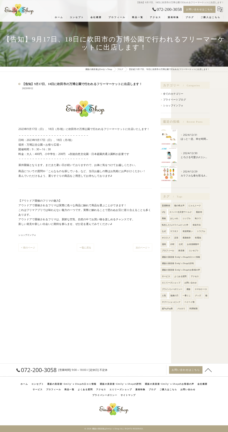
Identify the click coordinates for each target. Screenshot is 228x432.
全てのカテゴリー (173, 93)
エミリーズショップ (171, 282)
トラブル (201, 231)
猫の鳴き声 (179, 205)
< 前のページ (28, 247)
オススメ (166, 237)
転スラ (198, 218)
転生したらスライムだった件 (175, 224)
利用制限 (193, 308)
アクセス (195, 276)
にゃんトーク (195, 205)
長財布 (199, 212)
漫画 (164, 244)
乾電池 (198, 237)
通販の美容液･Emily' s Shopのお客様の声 (181, 269)
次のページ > (143, 247)
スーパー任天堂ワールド (180, 212)
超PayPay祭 (167, 308)
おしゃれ (174, 218)
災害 (176, 237)
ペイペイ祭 (189, 302)
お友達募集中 (193, 244)
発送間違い (188, 231)
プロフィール (168, 250)
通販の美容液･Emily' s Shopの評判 (178, 263)
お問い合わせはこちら (199, 9)
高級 (164, 218)
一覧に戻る (85, 247)
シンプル (187, 218)
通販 (188, 289)
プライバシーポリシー (172, 289)
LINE (172, 244)
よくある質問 (180, 276)
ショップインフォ (27, 234)
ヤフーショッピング (171, 302)
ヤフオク (174, 231)
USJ (163, 212)
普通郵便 (166, 205)
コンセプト (194, 250)
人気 (164, 295)
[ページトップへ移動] (208, 370)
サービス (166, 276)
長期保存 (187, 237)
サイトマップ (128, 395)
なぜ (164, 231)
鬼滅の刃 (174, 295)
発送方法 (197, 224)
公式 (181, 244)
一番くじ (187, 295)
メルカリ (181, 308)
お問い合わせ (190, 282)
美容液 (181, 250)
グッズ (198, 295)
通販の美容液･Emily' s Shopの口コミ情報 (181, 257)
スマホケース (201, 289)
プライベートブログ (174, 99)
